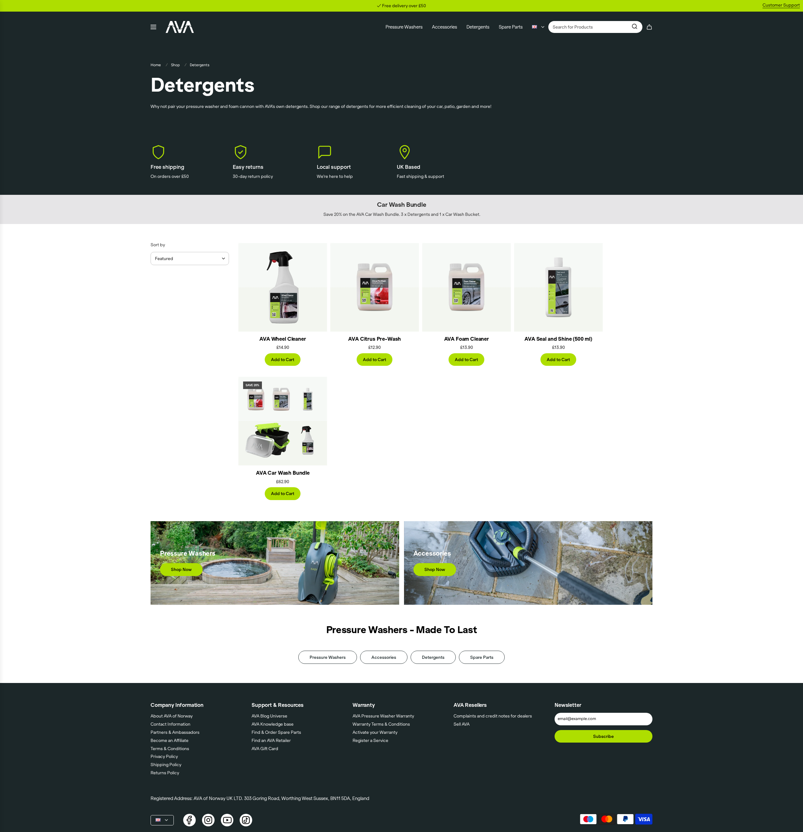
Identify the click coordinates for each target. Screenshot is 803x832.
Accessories (383, 657)
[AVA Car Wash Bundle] (282, 421)
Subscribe (603, 736)
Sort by (158, 245)
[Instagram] (208, 820)
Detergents (433, 657)
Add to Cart (282, 359)
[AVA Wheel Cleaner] (282, 287)
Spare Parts (481, 657)
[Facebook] (189, 820)
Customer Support (781, 5)
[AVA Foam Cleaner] (466, 287)
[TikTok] (246, 820)
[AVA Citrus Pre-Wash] (374, 287)
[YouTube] (227, 820)
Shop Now (181, 569)
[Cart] (649, 27)
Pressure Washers (328, 657)
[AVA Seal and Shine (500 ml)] (558, 287)
